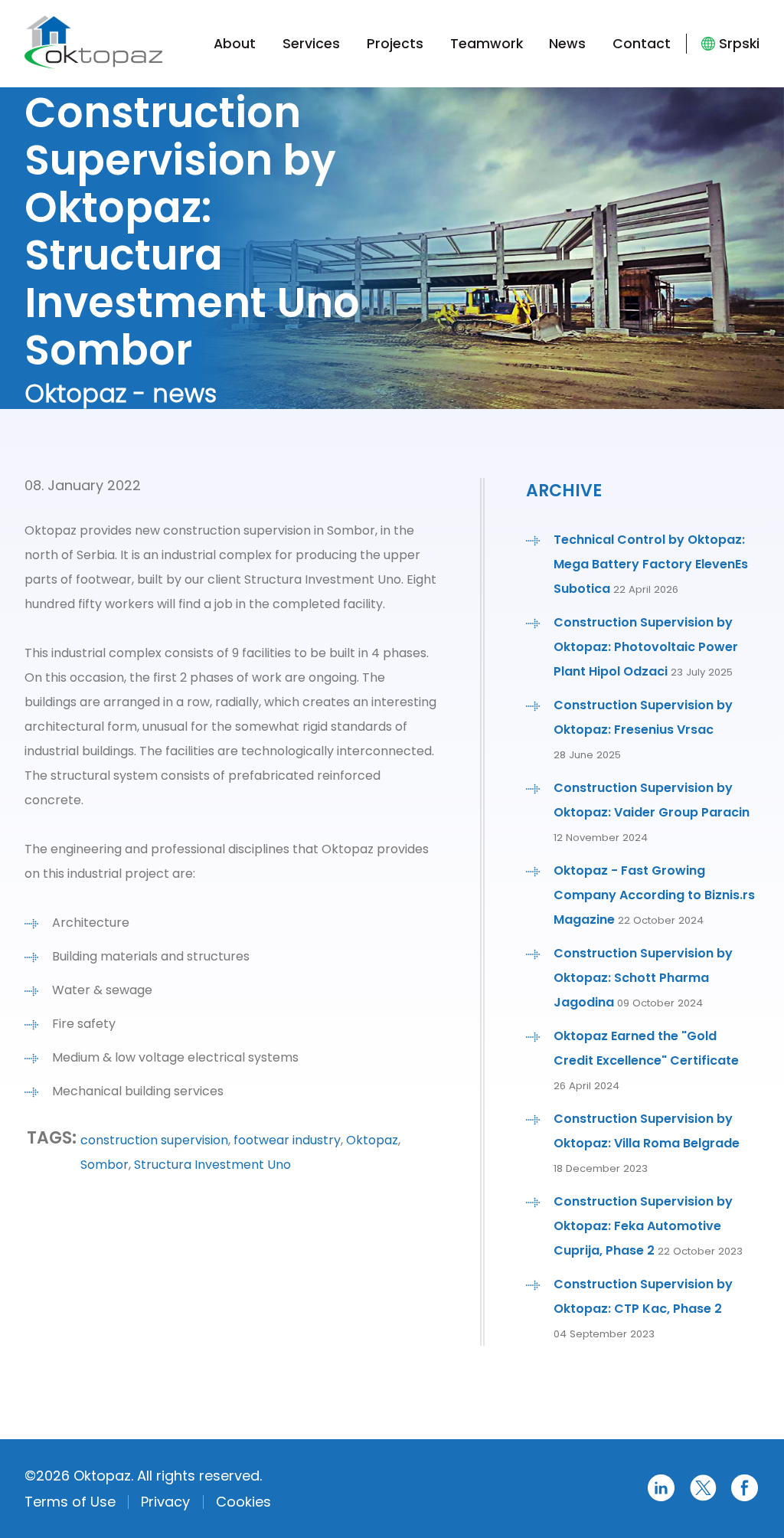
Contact (641, 43)
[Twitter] (703, 1498)
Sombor (104, 1164)
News (567, 43)
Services (311, 43)
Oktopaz (372, 1140)
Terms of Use (70, 1501)
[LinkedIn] (661, 1498)
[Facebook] (745, 1498)
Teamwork (486, 43)
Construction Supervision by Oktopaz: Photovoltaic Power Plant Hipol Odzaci (646, 647)
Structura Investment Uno (212, 1164)
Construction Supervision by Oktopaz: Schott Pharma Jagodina (643, 977)
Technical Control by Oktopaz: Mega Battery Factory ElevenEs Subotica (651, 564)
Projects (395, 43)
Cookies (243, 1501)
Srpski (739, 43)
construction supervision (154, 1140)
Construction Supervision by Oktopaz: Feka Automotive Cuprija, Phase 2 (643, 1226)
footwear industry (287, 1140)
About (235, 43)
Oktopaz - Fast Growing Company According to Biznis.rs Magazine (654, 895)
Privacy (165, 1501)
